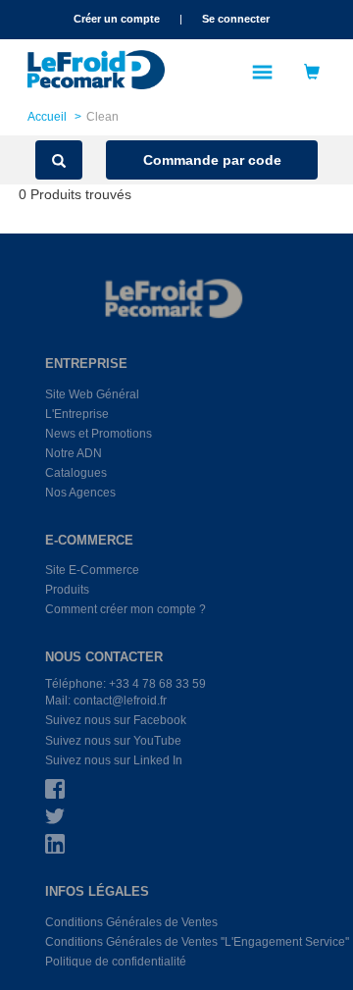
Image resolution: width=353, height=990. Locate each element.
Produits (67, 590)
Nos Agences (80, 492)
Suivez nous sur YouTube (113, 741)
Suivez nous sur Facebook (115, 720)
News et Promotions (98, 434)
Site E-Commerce (92, 570)
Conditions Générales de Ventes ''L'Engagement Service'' (197, 942)
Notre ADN (73, 453)
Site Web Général (92, 394)
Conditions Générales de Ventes (131, 922)
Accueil (47, 117)
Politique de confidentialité (115, 961)
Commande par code (212, 160)
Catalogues (76, 473)
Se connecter (236, 19)
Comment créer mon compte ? (125, 609)
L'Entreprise (77, 414)
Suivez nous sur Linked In (113, 760)
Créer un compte (117, 19)
